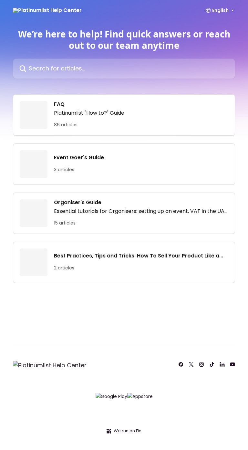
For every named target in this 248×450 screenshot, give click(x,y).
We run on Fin (127, 431)
